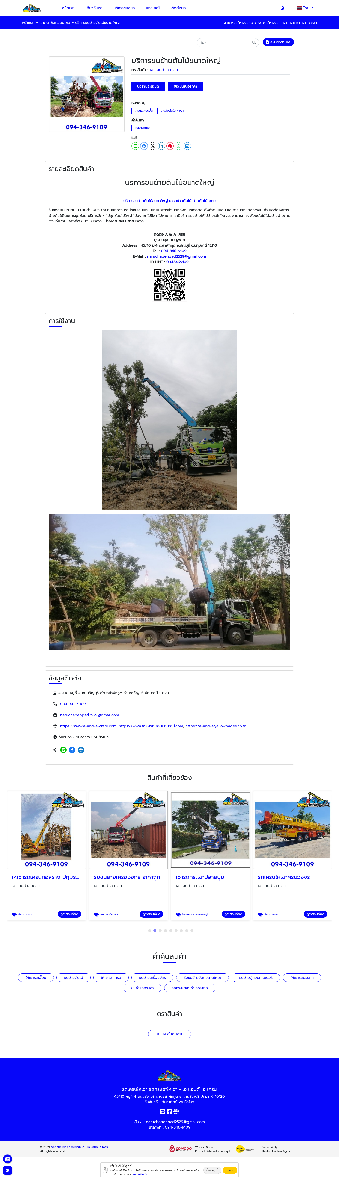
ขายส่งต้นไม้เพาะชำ (172, 110)
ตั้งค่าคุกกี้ (212, 1170)
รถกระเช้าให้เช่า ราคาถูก (190, 988)
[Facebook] (72, 750)
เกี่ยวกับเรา (94, 8)
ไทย (307, 8)
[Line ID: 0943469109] (63, 750)
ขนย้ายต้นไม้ (142, 128)
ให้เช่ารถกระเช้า (142, 988)
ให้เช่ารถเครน (111, 977)
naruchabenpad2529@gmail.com (176, 256)
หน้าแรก (68, 8)
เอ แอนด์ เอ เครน (164, 70)
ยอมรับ (230, 1170)
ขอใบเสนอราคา (185, 86)
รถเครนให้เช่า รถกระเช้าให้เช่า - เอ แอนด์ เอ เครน (79, 1147)
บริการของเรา (124, 8)
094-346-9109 (174, 251)
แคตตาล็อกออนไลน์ (54, 22)
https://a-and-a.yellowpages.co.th (215, 726)
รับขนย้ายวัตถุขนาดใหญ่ (202, 977)
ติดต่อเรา (178, 8)
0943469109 (177, 262)
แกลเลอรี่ (153, 8)
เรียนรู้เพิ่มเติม (140, 1174)
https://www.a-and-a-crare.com (88, 726)
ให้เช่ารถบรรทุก (302, 977)
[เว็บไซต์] (81, 750)
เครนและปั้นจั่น (144, 110)
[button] (149, 930)
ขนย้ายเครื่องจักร (152, 977)
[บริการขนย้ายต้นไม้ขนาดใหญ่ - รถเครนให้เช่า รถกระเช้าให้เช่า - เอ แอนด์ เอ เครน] (87, 94)
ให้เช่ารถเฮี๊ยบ (36, 977)
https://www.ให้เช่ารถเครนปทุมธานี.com (151, 726)
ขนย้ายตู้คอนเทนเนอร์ (256, 977)
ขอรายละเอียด (148, 86)
